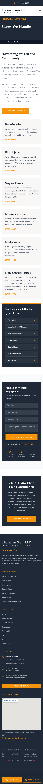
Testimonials (6, 631)
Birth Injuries (6, 581)
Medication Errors (8, 593)
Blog (3, 639)
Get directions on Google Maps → (14, 738)
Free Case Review (14, 110)
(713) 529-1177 (27, 444)
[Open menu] (39, 11)
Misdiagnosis (6, 597)
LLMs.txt (15, 754)
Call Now (13, 780)
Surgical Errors (7, 589)
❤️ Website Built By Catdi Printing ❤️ (21, 760)
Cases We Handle (8, 623)
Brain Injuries (6, 585)
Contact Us (6, 644)
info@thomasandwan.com (15, 664)
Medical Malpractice (9, 577)
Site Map (3, 755)
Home (4, 42)
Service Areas (6, 627)
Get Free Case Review (21, 437)
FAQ (3, 635)
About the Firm (7, 619)
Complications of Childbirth (11, 601)
